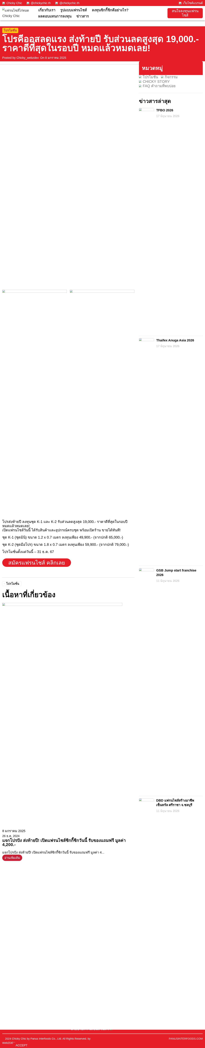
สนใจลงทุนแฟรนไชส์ (185, 13)
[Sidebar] (4, 1033)
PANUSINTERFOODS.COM (186, 1038)
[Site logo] (18, 13)
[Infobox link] (12, 3)
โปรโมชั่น (10, 30)
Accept (21, 1045)
